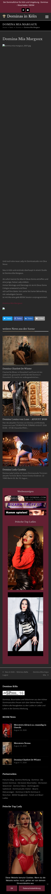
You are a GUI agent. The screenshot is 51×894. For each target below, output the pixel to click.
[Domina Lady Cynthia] (25, 449)
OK (12, 888)
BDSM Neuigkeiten (20, 795)
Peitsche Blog (8, 779)
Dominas (35, 779)
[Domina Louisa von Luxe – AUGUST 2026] (25, 398)
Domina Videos (19, 786)
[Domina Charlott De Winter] (25, 350)
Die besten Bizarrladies (27, 783)
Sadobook (7, 789)
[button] (46, 16)
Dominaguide (33, 786)
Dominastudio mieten (22, 789)
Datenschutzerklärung (32, 888)
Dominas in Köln (22, 16)
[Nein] (47, 884)
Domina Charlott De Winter (17, 368)
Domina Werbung (22, 779)
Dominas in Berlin (23, 792)
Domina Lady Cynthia (14, 469)
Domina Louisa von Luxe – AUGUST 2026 (25, 419)
